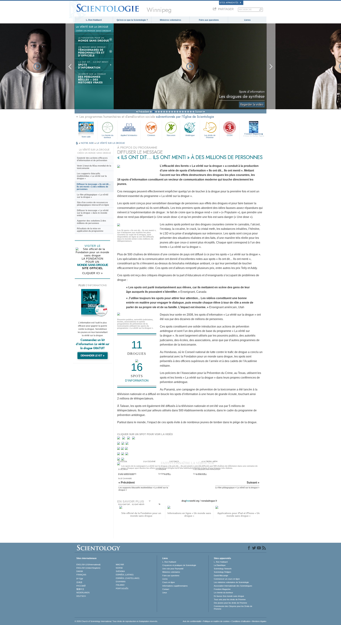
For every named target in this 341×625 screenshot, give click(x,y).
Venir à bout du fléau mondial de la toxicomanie (94, 167)
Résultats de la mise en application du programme (90, 229)
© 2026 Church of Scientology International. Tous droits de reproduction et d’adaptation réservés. (116, 621)
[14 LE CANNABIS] (119, 460)
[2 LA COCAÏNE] (124, 438)
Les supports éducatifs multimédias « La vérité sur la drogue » (92, 176)
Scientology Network (223, 569)
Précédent (144, 111)
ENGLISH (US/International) (88, 564)
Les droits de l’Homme (209, 136)
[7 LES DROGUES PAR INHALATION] (127, 444)
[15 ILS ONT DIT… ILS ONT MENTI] (119, 465)
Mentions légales (259, 621)
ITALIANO (120, 585)
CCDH (229, 135)
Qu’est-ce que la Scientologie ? (132, 20)
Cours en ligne (168, 582)
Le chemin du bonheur (107, 136)
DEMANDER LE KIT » (92, 355)
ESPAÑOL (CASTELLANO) (127, 578)
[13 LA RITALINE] (127, 454)
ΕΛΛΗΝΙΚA (120, 581)
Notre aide (86, 137)
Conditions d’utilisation (240, 621)
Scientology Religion (222, 572)
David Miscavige (221, 575)
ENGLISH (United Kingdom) (88, 568)
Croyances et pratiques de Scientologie (179, 565)
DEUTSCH (81, 596)
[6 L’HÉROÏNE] (123, 444)
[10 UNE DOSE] (126, 449)
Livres (247, 20)
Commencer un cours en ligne (227, 579)
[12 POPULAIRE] (123, 454)
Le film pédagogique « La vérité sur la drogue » (92, 195)
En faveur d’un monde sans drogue (229, 596)
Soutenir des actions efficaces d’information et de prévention (92, 159)
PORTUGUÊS (122, 588)
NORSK (119, 568)
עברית (79, 578)
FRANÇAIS (81, 575)
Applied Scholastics (129, 135)
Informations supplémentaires (175, 586)
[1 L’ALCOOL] (119, 438)
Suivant (198, 111)
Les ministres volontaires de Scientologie (231, 582)
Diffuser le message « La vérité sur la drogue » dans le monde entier (93, 213)
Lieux (164, 592)
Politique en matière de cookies (216, 621)
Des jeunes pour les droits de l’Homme (230, 603)
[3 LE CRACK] (129, 438)
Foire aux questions (209, 20)
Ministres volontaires (170, 20)
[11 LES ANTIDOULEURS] (119, 454)
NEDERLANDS (83, 592)
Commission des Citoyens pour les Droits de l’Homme (233, 607)
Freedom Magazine (253, 135)
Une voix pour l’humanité (172, 569)
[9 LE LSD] (123, 449)
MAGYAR (120, 564)
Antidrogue (190, 135)
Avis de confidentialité (192, 621)
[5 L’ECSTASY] (119, 444)
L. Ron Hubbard (94, 20)
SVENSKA (120, 571)
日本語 (79, 582)
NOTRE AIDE (87, 143)
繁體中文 (80, 589)
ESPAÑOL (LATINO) (125, 575)
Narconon (171, 135)
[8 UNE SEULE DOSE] (119, 449)
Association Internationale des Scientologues (233, 586)
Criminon (151, 135)
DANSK (79, 571)
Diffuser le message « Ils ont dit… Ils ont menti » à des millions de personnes (94, 186)
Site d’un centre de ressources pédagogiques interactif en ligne (93, 203)
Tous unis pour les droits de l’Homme (230, 599)
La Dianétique (220, 565)
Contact (165, 589)
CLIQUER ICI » (92, 273)
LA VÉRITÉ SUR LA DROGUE (110, 143)
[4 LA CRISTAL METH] (134, 438)
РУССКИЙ (81, 586)
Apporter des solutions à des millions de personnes (91, 222)
